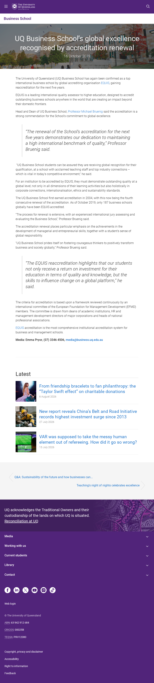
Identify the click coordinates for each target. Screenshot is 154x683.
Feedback (10, 673)
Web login (10, 603)
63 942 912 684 (20, 622)
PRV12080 (20, 637)
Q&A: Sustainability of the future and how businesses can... (53, 477)
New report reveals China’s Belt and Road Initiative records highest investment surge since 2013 (88, 414)
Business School (17, 18)
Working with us (15, 546)
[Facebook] (8, 590)
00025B (19, 629)
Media (9, 536)
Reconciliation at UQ (21, 521)
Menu (6, 7)
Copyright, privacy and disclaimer (24, 651)
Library (9, 565)
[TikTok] (53, 590)
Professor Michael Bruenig (85, 111)
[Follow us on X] (26, 590)
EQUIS (105, 83)
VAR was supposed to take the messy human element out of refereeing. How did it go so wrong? (88, 439)
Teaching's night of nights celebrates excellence (108, 485)
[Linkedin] (17, 590)
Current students (16, 555)
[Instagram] (44, 590)
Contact (10, 574)
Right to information (16, 666)
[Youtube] (35, 590)
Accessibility (12, 658)
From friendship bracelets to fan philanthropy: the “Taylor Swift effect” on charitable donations (87, 389)
